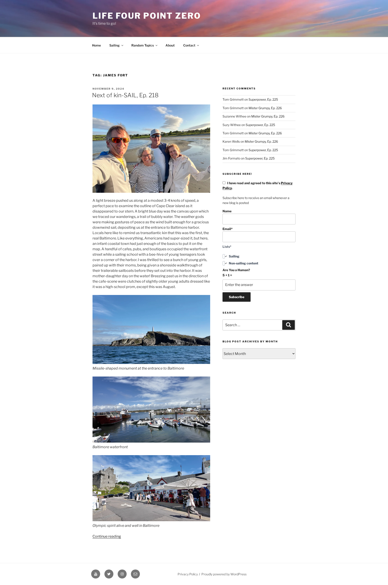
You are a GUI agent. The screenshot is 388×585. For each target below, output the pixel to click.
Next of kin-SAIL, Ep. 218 (125, 95)
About (170, 45)
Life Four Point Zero (147, 16)
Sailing (114, 45)
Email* (228, 229)
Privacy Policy (188, 574)
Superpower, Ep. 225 (263, 99)
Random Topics (142, 45)
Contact (189, 45)
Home (96, 45)
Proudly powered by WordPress (224, 574)
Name (227, 211)
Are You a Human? (236, 272)
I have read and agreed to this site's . (258, 185)
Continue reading (107, 536)
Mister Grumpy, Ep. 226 (265, 108)
